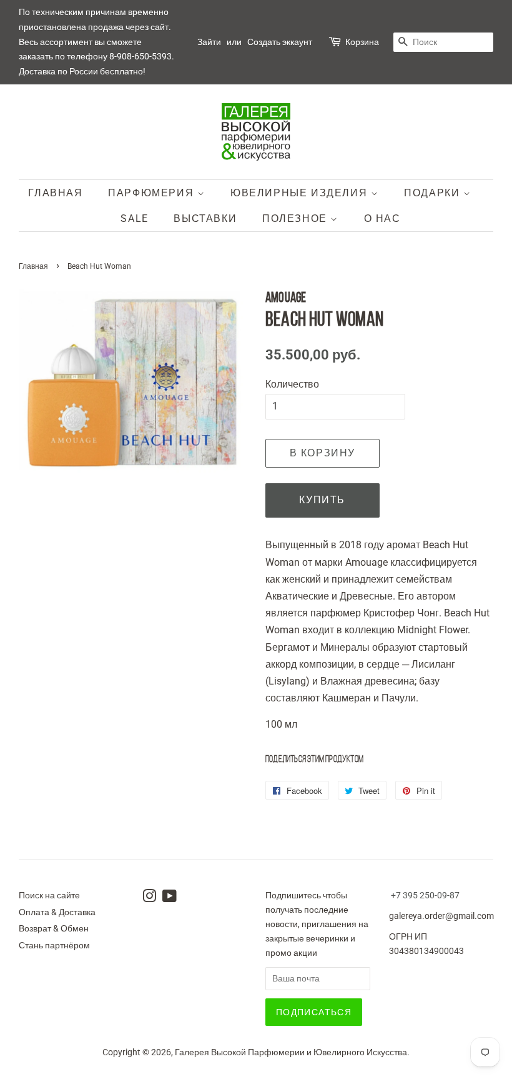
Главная (55, 193)
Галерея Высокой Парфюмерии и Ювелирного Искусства (291, 1052)
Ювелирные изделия (300, 193)
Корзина (362, 42)
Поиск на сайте (49, 895)
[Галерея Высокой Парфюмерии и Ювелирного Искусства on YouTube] (169, 898)
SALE (134, 218)
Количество (292, 384)
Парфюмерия (152, 193)
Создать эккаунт (279, 42)
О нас (382, 218)
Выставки (205, 218)
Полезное (296, 218)
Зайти (209, 42)
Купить (322, 500)
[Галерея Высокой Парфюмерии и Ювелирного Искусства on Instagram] (149, 898)
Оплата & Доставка (57, 912)
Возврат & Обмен (54, 928)
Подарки (433, 193)
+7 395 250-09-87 (425, 895)
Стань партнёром (54, 945)
